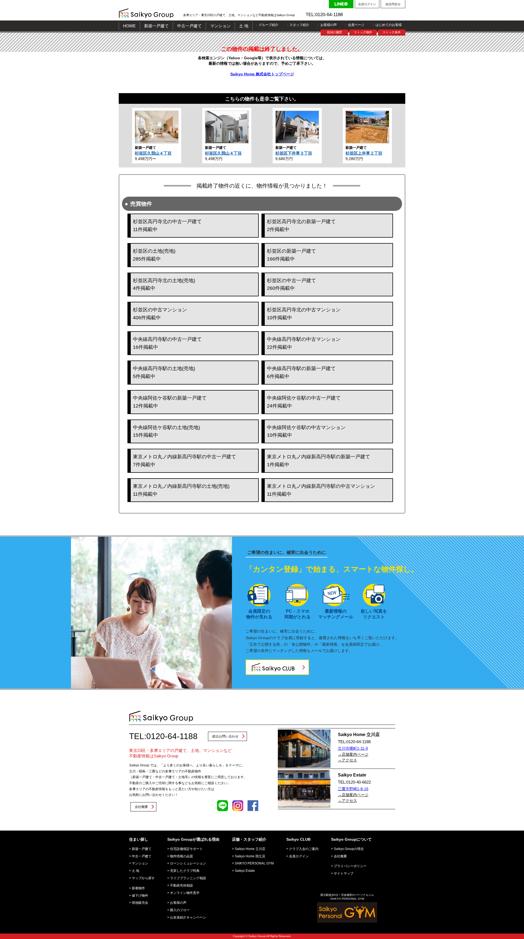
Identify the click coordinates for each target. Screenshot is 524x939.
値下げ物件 (140, 895)
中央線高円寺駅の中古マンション (304, 343)
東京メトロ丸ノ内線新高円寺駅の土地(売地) (181, 490)
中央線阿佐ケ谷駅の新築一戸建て (170, 402)
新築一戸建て (156, 25)
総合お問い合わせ (225, 736)
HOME (129, 25)
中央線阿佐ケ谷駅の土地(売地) (166, 431)
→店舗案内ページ (353, 754)
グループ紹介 (268, 25)
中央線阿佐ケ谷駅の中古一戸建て (304, 402)
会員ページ (356, 25)
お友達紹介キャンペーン (188, 917)
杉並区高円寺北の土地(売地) (164, 284)
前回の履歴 (334, 32)
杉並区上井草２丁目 (364, 153)
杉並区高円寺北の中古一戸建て (167, 225)
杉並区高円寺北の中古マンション (304, 313)
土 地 (243, 25)
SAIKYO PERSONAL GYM (254, 863)
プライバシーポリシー (350, 866)
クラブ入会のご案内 (303, 849)
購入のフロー (180, 910)
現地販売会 (140, 903)
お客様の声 (328, 25)
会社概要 (141, 807)
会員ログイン (367, 4)
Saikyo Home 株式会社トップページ (262, 74)
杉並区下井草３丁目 (293, 153)
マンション (220, 25)
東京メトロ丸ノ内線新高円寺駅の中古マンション (321, 490)
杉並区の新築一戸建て (291, 255)
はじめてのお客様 (389, 25)
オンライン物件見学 (185, 893)
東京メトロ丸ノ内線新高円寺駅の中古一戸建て (184, 460)
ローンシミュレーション (188, 863)
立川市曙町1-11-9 (353, 748)
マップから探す (143, 878)
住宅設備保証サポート (186, 849)
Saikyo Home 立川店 (250, 849)
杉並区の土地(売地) (154, 255)
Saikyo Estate (245, 871)
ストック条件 (392, 32)
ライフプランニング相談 (188, 878)
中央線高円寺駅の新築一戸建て (301, 372)
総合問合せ (393, 4)
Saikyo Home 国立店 (250, 856)
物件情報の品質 (181, 856)
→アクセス (347, 760)
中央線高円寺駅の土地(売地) (164, 372)
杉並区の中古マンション (160, 313)
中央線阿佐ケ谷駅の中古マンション (306, 431)
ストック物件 (363, 32)
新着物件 (138, 888)
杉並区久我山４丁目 (153, 153)
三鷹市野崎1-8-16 (353, 789)
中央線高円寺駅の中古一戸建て (167, 343)
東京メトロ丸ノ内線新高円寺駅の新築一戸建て (318, 460)
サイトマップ (343, 873)
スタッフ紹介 (299, 25)
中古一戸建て (189, 25)
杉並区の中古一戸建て (291, 284)
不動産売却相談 (181, 885)
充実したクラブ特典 (185, 871)
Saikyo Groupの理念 (349, 849)
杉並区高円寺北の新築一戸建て (301, 225)
